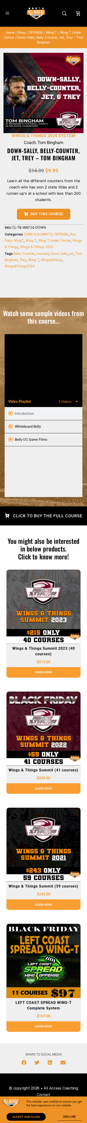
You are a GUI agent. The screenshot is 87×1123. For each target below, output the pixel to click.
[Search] (65, 13)
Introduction (24, 413)
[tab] (43, 413)
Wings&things (51, 260)
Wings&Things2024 (20, 266)
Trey (22, 260)
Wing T (51, 32)
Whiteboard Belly (28, 426)
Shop (22, 32)
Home (10, 32)
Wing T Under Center (54, 240)
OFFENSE (36, 32)
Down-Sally (59, 254)
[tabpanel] (43, 365)
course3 (42, 254)
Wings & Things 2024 (36, 247)
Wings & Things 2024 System (43, 135)
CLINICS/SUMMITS (38, 234)
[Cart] (78, 13)
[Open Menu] (7, 13)
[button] (23, 1062)
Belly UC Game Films (31, 439)
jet (72, 254)
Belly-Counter (24, 254)
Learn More (43, 672)
